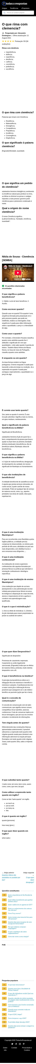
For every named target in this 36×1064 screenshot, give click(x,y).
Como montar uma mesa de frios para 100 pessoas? (20, 918)
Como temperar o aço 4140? (17, 1018)
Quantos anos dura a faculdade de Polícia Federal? (19, 989)
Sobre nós (5, 1049)
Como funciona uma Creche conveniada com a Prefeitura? (21, 1005)
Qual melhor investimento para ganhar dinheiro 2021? (20, 900)
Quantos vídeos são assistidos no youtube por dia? (11, 877)
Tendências (14, 8)
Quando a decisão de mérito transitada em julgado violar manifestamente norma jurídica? (21, 999)
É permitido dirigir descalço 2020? (19, 1022)
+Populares (25, 8)
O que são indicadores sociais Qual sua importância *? (20, 994)
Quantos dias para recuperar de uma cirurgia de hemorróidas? (20, 922)
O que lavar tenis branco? (16, 985)
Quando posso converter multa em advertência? (19, 1010)
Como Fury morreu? (14, 913)
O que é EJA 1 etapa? (15, 1014)
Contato (14, 1048)
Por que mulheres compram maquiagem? (17, 927)
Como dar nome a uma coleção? (18, 936)
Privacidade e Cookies (27, 1049)
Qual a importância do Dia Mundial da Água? (20, 895)
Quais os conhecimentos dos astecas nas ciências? (20, 909)
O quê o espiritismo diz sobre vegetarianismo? (17, 932)
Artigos (4, 8)
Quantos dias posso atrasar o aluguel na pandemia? (21, 1026)
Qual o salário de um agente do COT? (20, 904)
